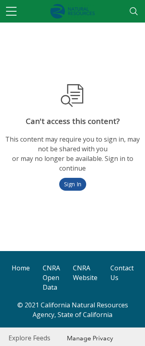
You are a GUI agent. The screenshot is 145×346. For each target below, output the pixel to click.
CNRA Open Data (51, 278)
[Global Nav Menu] (11, 11)
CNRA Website (85, 273)
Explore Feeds (29, 338)
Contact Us (122, 273)
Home (21, 268)
